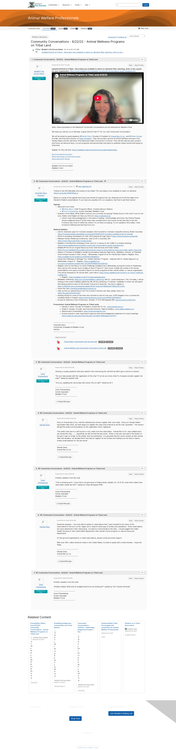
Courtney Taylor (132, 629)
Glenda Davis (45, 425)
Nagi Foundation (85, 138)
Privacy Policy (81, 741)
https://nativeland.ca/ (102, 216)
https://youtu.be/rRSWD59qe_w (66, 193)
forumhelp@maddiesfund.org (44, 717)
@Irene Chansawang (70, 211)
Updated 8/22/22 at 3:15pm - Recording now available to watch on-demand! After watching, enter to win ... (83, 52)
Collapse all (122, 37)
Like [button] (142, 59)
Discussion (49, 28)
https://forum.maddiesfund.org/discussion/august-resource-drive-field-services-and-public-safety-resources (99, 250)
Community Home (34, 28)
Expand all (112, 37)
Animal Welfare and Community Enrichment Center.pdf (85, 348)
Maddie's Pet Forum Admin (62, 680)
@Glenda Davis (85, 136)
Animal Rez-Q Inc (118, 136)
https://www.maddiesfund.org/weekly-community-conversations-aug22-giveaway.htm (103, 71)
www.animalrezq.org (115, 307)
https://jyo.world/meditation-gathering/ (89, 279)
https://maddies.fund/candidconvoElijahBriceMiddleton (78, 257)
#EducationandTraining (61, 159)
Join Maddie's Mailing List (121, 713)
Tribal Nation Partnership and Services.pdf (80, 342)
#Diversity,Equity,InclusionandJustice (66, 157)
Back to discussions (40, 37)
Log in (146, 5)
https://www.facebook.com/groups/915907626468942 (100, 298)
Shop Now (75, 718)
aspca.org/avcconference (125, 300)
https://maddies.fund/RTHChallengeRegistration (87, 277)
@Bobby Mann (67, 209)
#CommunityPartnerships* (62, 154)
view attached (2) (84, 186)
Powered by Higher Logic (88, 747)
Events (74, 28)
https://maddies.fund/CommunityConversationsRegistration (94, 150)
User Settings (103, 741)
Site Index (72, 741)
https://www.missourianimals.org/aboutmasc (75, 241)
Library (63, 28)
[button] (54, 4)
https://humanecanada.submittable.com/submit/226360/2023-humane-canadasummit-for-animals (95, 234)
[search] (117, 4)
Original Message (64, 401)
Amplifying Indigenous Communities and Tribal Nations (63, 625)
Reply (131, 65)
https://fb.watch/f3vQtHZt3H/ (69, 293)
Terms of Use (92, 741)
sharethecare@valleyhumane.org (83, 288)
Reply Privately (139, 65)
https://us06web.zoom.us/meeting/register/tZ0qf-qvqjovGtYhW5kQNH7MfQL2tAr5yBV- (91, 286)
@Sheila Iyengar (135, 136)
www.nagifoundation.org (124, 309)
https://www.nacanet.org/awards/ (125, 236)
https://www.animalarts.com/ (95, 311)
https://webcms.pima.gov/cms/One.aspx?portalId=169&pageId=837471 (89, 316)
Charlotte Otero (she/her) (40, 637)
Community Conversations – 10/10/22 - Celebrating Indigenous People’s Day (86, 627)
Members (86, 28)
